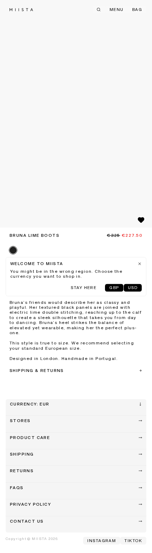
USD (133, 288)
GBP (114, 288)
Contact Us (26, 521)
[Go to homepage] (21, 9)
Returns (22, 471)
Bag (137, 10)
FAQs (17, 488)
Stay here (84, 288)
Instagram (101, 541)
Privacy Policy (30, 505)
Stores (20, 421)
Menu (117, 10)
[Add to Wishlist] (141, 219)
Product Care (30, 438)
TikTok (133, 541)
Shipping (22, 454)
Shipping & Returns (37, 371)
